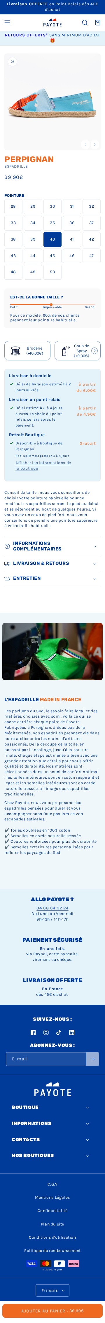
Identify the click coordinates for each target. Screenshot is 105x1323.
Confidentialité (53, 1210)
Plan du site (52, 1224)
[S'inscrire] (92, 1059)
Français (50, 1290)
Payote (58, 1269)
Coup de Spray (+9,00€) (78, 351)
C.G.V (53, 1184)
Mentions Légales (52, 1197)
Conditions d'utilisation (52, 1237)
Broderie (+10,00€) (34, 351)
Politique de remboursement (52, 1250)
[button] (7, 22)
